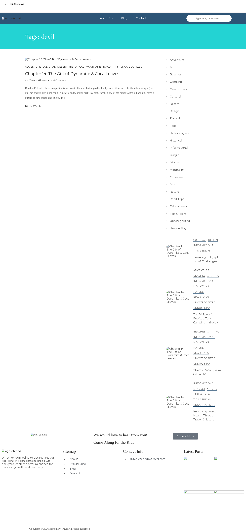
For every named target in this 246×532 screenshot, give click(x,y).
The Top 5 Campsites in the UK (207, 372)
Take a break (178, 206)
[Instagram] (238, 6)
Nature (175, 191)
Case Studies (178, 89)
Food (173, 125)
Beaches (175, 74)
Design (174, 111)
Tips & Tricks (178, 213)
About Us (106, 18)
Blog (124, 18)
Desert (62, 66)
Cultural (49, 66)
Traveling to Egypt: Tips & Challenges (206, 259)
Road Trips (111, 66)
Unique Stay (178, 228)
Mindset (175, 162)
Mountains (93, 66)
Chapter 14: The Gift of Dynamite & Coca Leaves (72, 73)
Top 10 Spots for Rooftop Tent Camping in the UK (205, 318)
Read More (33, 105)
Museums (176, 177)
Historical (76, 66)
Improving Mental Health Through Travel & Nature (205, 415)
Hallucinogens (179, 133)
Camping (176, 81)
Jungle (174, 155)
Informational (179, 147)
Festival (175, 118)
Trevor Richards (39, 80)
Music (174, 184)
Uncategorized (131, 66)
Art (172, 67)
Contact (141, 18)
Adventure (33, 66)
